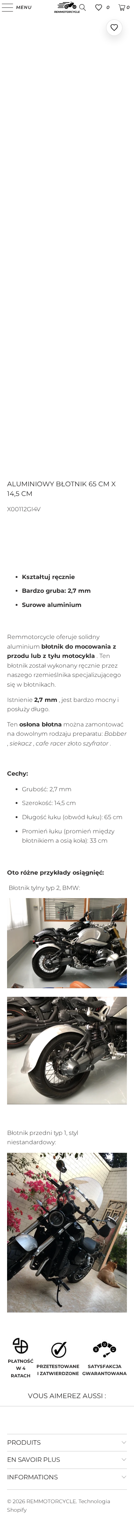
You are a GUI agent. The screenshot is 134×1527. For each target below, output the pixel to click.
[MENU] (4, 7)
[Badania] (83, 7)
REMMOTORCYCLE (51, 1501)
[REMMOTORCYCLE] (67, 7)
